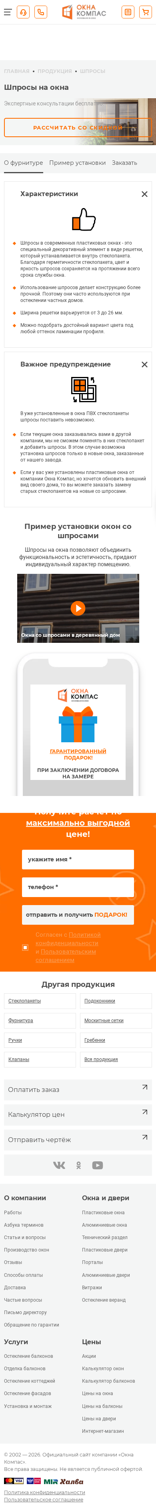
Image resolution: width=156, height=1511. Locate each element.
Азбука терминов (24, 1225)
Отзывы (13, 1262)
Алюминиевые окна (104, 1225)
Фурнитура (20, 1020)
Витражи (92, 1287)
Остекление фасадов (27, 1393)
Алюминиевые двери (106, 1275)
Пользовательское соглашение (43, 1500)
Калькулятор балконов (108, 1381)
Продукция (55, 71)
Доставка (15, 1287)
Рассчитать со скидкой (78, 127)
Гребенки (94, 1040)
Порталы (92, 1262)
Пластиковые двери (105, 1250)
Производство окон (26, 1250)
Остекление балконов (28, 1356)
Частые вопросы (23, 1300)
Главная (17, 71)
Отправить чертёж (39, 1140)
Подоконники (99, 1001)
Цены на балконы (102, 1406)
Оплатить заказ (34, 1090)
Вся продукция (101, 1059)
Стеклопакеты (24, 1001)
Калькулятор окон (103, 1368)
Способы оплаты (23, 1275)
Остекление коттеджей (29, 1381)
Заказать (124, 162)
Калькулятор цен (36, 1114)
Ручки (15, 1040)
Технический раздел (105, 1237)
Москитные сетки (104, 1020)
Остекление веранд (104, 1300)
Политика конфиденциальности (44, 1492)
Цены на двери (99, 1419)
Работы (13, 1212)
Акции (89, 1356)
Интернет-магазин (103, 1431)
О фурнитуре (23, 162)
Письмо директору (25, 1312)
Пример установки (77, 162)
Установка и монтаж (28, 1406)
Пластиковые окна (103, 1212)
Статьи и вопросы (25, 1237)
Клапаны (18, 1059)
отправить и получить (76, 914)
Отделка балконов (25, 1368)
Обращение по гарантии (31, 1325)
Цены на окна (97, 1393)
